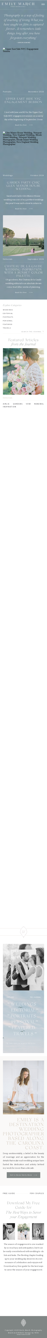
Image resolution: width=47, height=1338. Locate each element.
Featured (7, 324)
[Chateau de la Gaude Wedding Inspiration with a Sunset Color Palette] (30, 292)
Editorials (7, 259)
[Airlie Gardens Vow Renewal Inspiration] (23, 371)
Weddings (8, 175)
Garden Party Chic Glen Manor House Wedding (24, 186)
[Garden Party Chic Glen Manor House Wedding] (30, 209)
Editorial (8, 313)
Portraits (7, 92)
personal (8, 320)
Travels (7, 328)
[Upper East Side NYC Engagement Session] (30, 125)
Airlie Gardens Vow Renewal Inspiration (23, 405)
